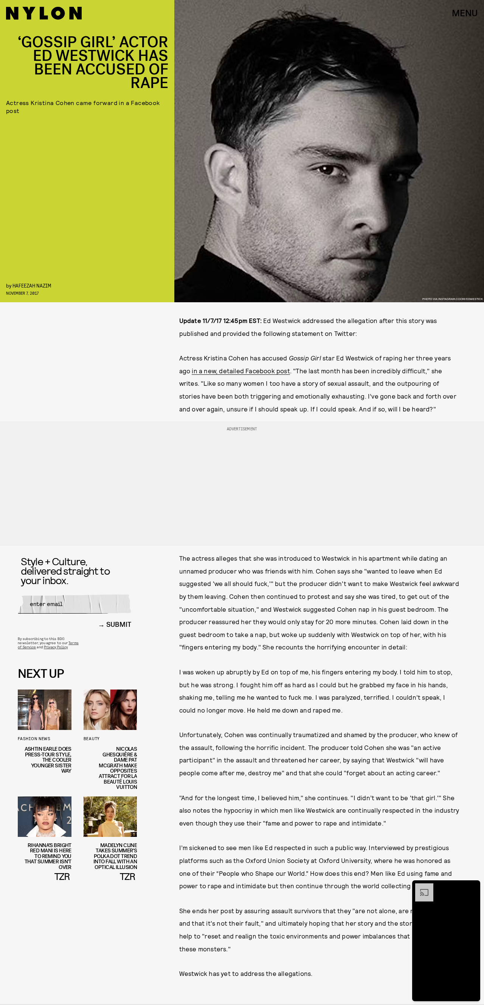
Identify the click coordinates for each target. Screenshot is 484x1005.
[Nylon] (44, 13)
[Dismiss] (472, 887)
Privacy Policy (56, 647)
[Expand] (420, 887)
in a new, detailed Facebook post (241, 370)
